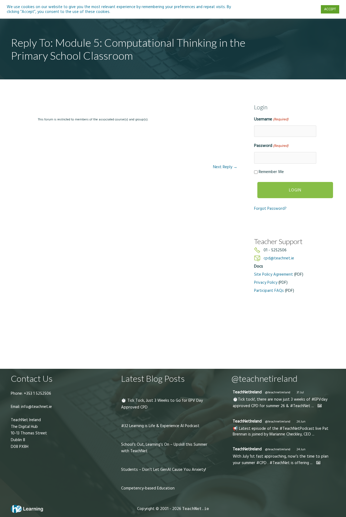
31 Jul (300, 392)
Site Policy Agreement (273, 274)
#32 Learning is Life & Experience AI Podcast (160, 426)
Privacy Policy (265, 282)
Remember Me (271, 172)
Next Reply (225, 167)
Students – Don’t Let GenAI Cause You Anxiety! (163, 469)
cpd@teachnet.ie (279, 258)
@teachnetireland (277, 392)
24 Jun (301, 449)
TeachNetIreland (247, 392)
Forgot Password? (270, 208)
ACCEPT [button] (330, 9)
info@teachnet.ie (36, 407)
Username (271, 119)
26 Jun (301, 421)
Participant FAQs (269, 290)
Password (271, 145)
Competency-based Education (148, 488)
